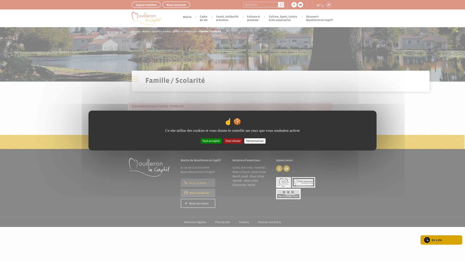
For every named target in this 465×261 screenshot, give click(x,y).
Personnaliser (255, 140)
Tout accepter (211, 140)
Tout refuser (233, 140)
